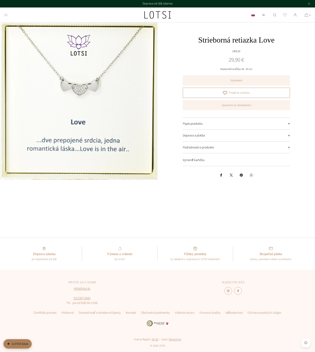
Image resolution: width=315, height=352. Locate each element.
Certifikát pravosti (45, 313)
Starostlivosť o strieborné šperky (100, 313)
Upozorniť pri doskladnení (236, 105)
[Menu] (9, 14)
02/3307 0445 (82, 298)
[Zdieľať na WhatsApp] (251, 175)
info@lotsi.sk (82, 288)
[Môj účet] (295, 14)
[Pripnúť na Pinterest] (241, 175)
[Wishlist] (285, 14)
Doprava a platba (194, 135)
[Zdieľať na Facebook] (221, 175)
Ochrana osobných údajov (265, 313)
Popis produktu (193, 123)
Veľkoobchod (234, 313)
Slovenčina (175, 339)
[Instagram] (228, 291)
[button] (275, 14)
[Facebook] (238, 291)
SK (263, 14)
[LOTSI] (157, 15)
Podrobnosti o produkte (198, 147)
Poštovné (68, 313)
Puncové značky (210, 313)
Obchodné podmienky (155, 313)
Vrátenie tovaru (185, 313)
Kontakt (131, 313)
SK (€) (155, 339)
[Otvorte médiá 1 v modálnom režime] (79, 101)
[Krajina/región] (253, 14)
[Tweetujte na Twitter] (231, 175)
